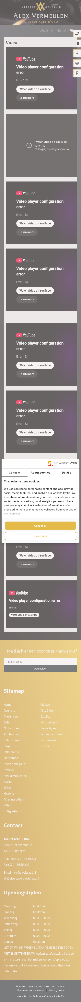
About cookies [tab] (40, 472)
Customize (40, 536)
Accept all (40, 525)
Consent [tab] (14, 472)
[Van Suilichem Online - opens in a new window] (62, 463)
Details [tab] (66, 472)
